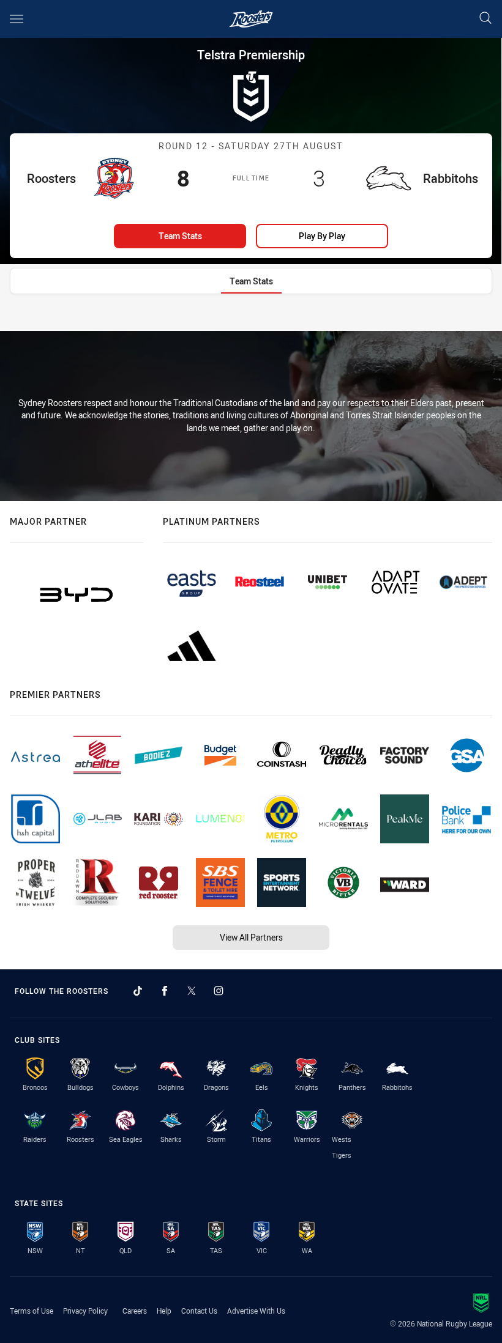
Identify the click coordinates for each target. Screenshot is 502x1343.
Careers (134, 1310)
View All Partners (251, 937)
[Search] (485, 18)
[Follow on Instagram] (218, 991)
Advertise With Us (256, 1310)
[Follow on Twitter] (192, 991)
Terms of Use (31, 1310)
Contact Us (199, 1310)
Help (164, 1310)
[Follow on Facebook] (165, 991)
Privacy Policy (85, 1310)
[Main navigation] (16, 19)
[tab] (251, 281)
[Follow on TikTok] (138, 991)
